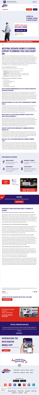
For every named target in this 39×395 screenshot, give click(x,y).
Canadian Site (22, 372)
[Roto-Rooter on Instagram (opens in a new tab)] (29, 385)
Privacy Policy (34, 391)
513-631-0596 (21, 27)
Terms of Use (14, 392)
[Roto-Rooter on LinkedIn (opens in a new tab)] (33, 385)
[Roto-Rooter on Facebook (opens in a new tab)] (15, 385)
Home (3, 44)
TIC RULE (25, 392)
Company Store (16, 372)
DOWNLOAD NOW (6, 350)
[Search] (34, 6)
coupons (17, 184)
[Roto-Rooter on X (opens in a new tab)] (19, 385)
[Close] (6, 389)
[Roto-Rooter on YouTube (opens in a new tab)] (10, 385)
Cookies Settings (3, 390)
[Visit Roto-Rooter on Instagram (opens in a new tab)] (36, 291)
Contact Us (23, 370)
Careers (31, 372)
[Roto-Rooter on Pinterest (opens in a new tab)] (24, 385)
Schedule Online (20, 30)
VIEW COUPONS (19, 202)
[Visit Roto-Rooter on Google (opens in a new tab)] (32, 291)
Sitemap (27, 372)
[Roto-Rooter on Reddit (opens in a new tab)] (5, 385)
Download (34, 1)
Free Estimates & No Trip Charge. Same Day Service (19, 41)
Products (27, 370)
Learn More (19, 333)
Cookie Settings (21, 391)
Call (36, 9)
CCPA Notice (20, 392)
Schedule (29, 9)
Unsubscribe (27, 391)
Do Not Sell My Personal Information (9, 391)
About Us (31, 370)
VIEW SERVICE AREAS (7, 299)
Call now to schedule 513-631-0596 (7, 315)
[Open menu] (36, 6)
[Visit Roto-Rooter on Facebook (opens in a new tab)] (34, 291)
